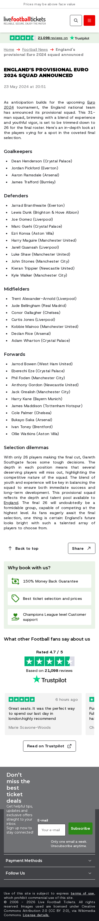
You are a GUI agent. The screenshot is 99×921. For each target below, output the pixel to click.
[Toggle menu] (89, 20)
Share (78, 548)
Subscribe (80, 828)
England (11, 502)
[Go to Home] (25, 20)
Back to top (27, 548)
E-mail (42, 820)
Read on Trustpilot (45, 746)
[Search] (76, 20)
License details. (36, 915)
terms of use (82, 893)
